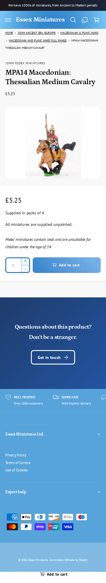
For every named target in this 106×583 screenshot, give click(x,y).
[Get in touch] (85, 20)
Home (9, 33)
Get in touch (49, 357)
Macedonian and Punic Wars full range (38, 40)
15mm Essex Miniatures (25, 63)
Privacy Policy (15, 455)
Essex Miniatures (38, 560)
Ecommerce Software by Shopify (69, 560)
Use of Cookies (16, 470)
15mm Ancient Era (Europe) (37, 33)
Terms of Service (18, 462)
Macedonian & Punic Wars (79, 33)
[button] (8, 20)
